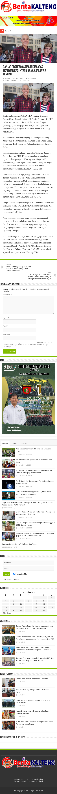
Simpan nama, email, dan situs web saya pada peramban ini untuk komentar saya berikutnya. (28, 344)
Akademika (32, 78)
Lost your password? (11, 579)
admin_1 (8, 78)
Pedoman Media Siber (34, 779)
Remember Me (21, 574)
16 (44, 604)
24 (51, 607)
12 (13, 604)
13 (21, 604)
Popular (5, 443)
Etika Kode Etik (20, 781)
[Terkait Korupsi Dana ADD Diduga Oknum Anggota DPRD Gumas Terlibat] (8, 525)
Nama (6, 318)
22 (36, 607)
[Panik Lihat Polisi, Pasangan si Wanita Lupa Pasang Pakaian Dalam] (8, 484)
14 (28, 604)
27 (21, 610)
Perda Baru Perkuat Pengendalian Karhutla (32, 679)
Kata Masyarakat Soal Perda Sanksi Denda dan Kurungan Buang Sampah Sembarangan (39, 276)
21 (28, 607)
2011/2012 (33, 168)
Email (5, 326)
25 (5, 610)
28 (28, 610)
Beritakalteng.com (11, 115)
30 (44, 610)
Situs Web (6, 334)
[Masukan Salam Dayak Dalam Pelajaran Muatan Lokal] (8, 463)
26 (13, 610)
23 (44, 607)
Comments (24, 443)
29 (36, 610)
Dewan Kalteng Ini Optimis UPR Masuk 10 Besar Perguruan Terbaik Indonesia (18, 268)
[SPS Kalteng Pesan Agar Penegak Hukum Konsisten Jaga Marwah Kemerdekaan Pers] (8, 536)
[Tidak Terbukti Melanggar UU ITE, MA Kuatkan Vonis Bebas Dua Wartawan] (8, 495)
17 (51, 604)
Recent (14, 443)
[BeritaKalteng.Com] (28, 6)
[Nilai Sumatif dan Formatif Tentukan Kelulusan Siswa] (8, 452)
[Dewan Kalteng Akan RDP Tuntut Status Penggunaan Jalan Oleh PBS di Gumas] (8, 515)
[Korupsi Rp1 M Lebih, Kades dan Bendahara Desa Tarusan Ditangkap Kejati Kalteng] (8, 473)
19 (13, 607)
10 (51, 601)
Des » (9, 613)
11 (5, 604)
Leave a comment (11, 80)
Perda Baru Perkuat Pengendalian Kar (18, 31)
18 (5, 607)
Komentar (7, 295)
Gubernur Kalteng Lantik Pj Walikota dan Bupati (19, 544)
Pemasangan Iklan (35, 781)
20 (21, 607)
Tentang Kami (19, 779)
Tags (33, 443)
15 (36, 604)
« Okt (4, 613)
